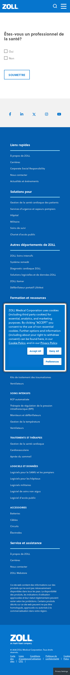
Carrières (15, 162)
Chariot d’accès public (22, 234)
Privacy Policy (48, 343)
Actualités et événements (24, 181)
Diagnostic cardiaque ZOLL (25, 268)
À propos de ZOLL (20, 155)
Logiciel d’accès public (23, 498)
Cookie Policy (67, 657)
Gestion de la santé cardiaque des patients (34, 202)
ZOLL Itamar (17, 281)
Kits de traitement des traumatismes (30, 377)
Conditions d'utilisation (35, 657)
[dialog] (35, 337)
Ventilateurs (17, 383)
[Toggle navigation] (64, 6)
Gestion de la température (25, 421)
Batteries (15, 513)
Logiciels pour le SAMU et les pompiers (32, 472)
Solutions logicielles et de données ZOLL (33, 274)
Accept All (35, 351)
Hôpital (14, 215)
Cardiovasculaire (19, 450)
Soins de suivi (18, 228)
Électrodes (16, 532)
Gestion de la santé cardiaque (27, 443)
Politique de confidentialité (52, 657)
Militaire (15, 221)
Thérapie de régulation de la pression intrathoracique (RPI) (31, 407)
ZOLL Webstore (18, 573)
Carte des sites (12, 659)
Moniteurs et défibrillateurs (25, 415)
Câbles (14, 520)
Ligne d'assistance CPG (24, 659)
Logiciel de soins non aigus (25, 491)
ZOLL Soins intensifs (21, 255)
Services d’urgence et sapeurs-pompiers (32, 209)
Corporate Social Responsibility (27, 168)
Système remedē (19, 262)
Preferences (52, 361)
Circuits (14, 526)
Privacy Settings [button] (61, 671)
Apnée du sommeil (20, 456)
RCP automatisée (19, 399)
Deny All (54, 351)
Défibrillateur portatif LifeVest (26, 287)
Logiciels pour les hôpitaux (25, 478)
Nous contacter (18, 175)
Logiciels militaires (20, 485)
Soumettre (16, 75)
